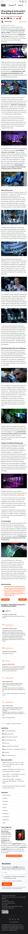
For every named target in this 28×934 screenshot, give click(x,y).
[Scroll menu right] (26, 5)
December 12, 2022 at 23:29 (9, 628)
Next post (23, 599)
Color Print (6, 743)
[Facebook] (10, 919)
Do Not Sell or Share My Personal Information (12, 906)
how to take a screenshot (14, 666)
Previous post (5, 599)
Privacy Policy (8, 888)
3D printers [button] (12, 5)
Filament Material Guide (9, 740)
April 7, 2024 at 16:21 (7, 681)
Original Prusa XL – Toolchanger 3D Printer (15, 749)
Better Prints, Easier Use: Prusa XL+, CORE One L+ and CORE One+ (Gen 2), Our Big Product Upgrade (13, 764)
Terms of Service (16, 888)
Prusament (6, 752)
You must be (3, 723)
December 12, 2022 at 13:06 (9, 614)
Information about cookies (8, 901)
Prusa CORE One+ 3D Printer (11, 746)
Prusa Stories (5, 816)
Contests (4, 798)
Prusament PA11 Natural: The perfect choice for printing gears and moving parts (13, 770)
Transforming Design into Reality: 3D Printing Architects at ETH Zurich (13, 787)
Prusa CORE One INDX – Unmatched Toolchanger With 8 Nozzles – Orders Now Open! (13, 781)
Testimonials (5, 819)
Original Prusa (20, 495)
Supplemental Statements (8, 908)
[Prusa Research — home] (3, 5)
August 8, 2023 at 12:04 (8, 664)
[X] (15, 919)
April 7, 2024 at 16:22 (7, 705)
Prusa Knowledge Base (9, 730)
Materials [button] (20, 5)
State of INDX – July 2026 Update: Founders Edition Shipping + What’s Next (13, 775)
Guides (4, 807)
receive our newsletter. (17, 880)
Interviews (5, 810)
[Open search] (20, 1)
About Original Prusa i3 (9, 755)
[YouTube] (18, 919)
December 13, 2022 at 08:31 (9, 651)
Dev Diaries (5, 801)
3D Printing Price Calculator (10, 737)
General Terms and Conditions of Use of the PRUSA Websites (14, 897)
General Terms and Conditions (9, 895)
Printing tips (5, 813)
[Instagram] (13, 919)
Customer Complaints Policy (8, 903)
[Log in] (23, 1)
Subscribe (7, 884)
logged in (8, 723)
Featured (4, 804)
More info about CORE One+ (14, 855)
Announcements (6, 795)
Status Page (4, 904)
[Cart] (25, 1)
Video (3, 822)
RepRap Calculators (8, 734)
